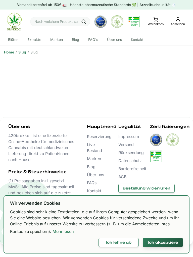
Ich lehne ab (118, 242)
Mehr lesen (63, 231)
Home (9, 52)
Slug (22, 52)
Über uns (95, 174)
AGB (122, 176)
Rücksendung (128, 152)
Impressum (128, 136)
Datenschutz (128, 160)
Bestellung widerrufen (146, 188)
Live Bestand (94, 147)
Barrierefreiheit (128, 168)
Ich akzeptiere (163, 242)
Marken (94, 158)
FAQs (91, 182)
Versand (126, 144)
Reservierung (96, 136)
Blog (91, 166)
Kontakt (94, 190)
